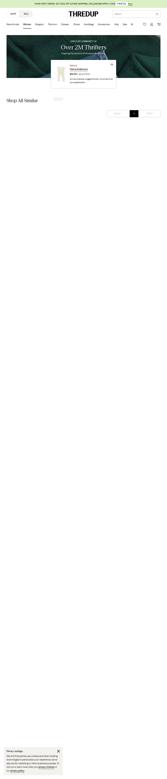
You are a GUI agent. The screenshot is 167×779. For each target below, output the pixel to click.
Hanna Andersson (79, 69)
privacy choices (46, 767)
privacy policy (17, 770)
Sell (26, 14)
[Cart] (158, 24)
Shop (13, 14)
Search (118, 14)
